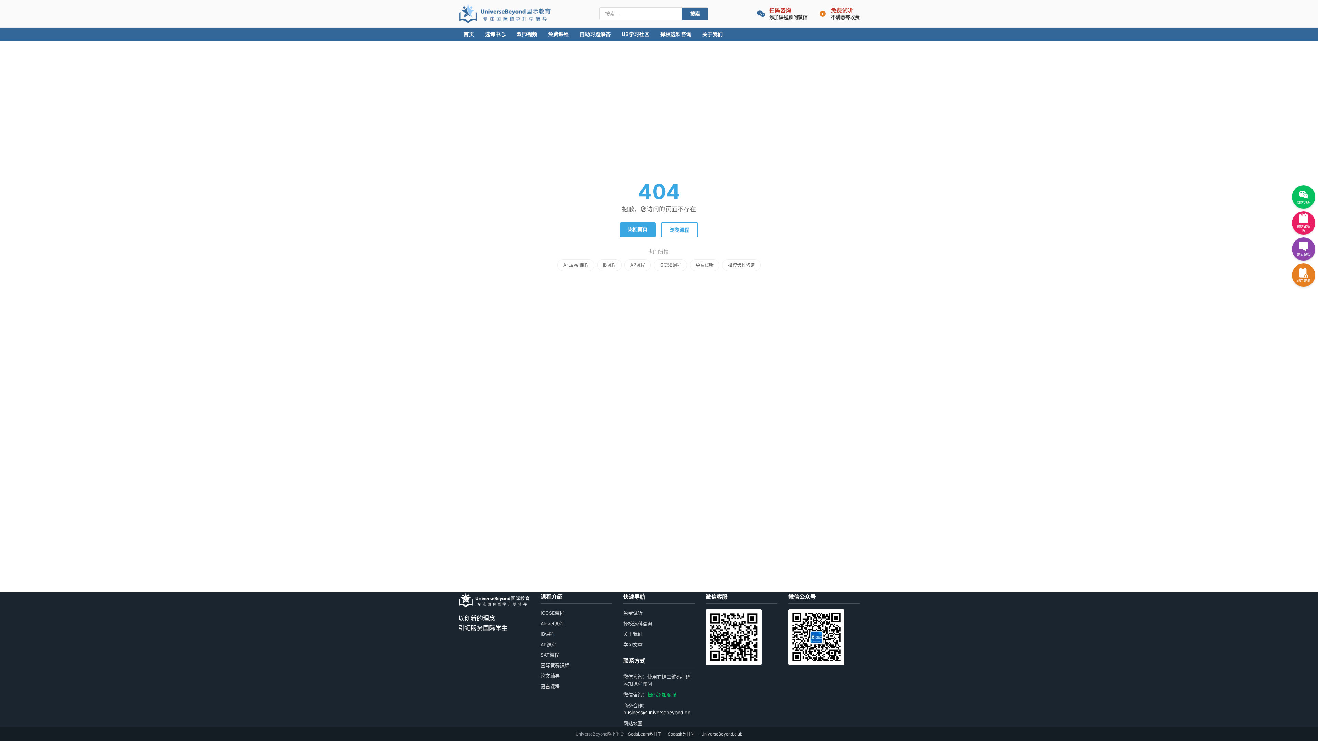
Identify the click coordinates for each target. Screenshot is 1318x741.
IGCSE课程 (670, 265)
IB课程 (609, 265)
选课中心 (495, 34)
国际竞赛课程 (555, 665)
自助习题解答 (595, 34)
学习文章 (633, 644)
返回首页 (637, 229)
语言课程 (550, 686)
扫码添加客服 (661, 694)
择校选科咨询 (675, 34)
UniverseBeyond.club (721, 734)
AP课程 (637, 265)
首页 (469, 34)
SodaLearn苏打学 (644, 734)
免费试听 (705, 265)
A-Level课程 (576, 265)
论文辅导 (550, 676)
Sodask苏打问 (681, 734)
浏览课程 (679, 230)
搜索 (695, 13)
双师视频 (527, 34)
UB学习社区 (635, 34)
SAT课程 (550, 655)
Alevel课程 (552, 623)
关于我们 (712, 34)
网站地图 (633, 723)
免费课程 (558, 34)
